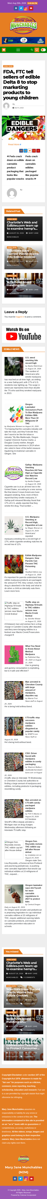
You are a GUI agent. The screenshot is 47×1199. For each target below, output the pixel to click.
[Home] (4, 50)
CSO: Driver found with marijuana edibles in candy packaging (33, 758)
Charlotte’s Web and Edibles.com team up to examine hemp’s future (22, 227)
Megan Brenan (34, 528)
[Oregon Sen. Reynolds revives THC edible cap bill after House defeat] (14, 850)
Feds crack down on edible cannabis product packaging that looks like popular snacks (15, 167)
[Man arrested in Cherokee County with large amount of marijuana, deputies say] (14, 690)
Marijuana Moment (14, 426)
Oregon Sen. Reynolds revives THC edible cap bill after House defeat (33, 846)
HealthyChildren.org (33, 572)
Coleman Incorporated (28, 1195)
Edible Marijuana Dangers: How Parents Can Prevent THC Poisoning (33, 560)
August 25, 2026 (16, 290)
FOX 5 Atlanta (33, 814)
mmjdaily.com (33, 855)
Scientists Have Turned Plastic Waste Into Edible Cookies (23, 254)
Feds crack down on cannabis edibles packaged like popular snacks (31, 167)
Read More (13, 144)
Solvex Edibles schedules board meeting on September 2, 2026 (21, 283)
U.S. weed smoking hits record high (31, 360)
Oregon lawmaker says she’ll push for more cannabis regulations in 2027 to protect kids (33, 893)
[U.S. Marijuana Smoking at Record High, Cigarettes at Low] (14, 525)
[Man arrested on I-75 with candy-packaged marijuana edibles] (14, 808)
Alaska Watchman (35, 366)
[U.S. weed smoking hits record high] (14, 366)
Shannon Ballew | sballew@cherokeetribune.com (33, 770)
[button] (32, 50)
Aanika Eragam (34, 481)
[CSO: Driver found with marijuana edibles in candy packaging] (14, 762)
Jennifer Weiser (34, 619)
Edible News (8, 66)
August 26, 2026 (16, 233)
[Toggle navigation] (18, 50)
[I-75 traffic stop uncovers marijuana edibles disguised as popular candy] (14, 726)
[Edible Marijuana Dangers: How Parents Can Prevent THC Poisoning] (14, 564)
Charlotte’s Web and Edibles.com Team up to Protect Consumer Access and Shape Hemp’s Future (22, 1048)
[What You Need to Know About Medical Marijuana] (14, 654)
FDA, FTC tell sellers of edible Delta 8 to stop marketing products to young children (21, 85)
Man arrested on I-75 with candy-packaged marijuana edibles (33, 805)
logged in (20, 317)
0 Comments (29, 977)
